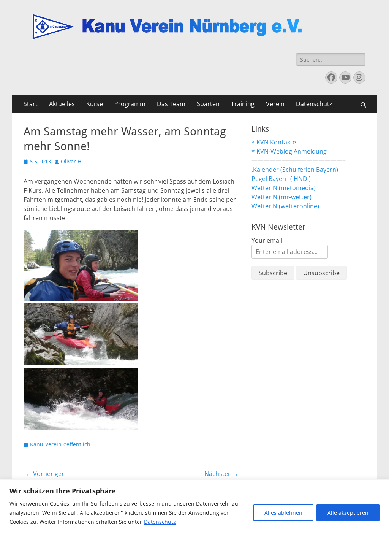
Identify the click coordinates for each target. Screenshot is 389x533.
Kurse (94, 104)
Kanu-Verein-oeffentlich (60, 444)
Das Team (171, 104)
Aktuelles (62, 104)
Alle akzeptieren (347, 512)
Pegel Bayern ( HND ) (281, 178)
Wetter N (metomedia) (283, 188)
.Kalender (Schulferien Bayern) (294, 169)
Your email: (267, 240)
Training (243, 104)
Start (31, 104)
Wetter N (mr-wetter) (281, 197)
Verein (275, 104)
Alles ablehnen (283, 512)
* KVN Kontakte (273, 142)
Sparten (208, 104)
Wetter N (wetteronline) (285, 206)
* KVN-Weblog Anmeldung (289, 151)
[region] (194, 506)
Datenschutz (160, 521)
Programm (129, 104)
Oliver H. (72, 161)
